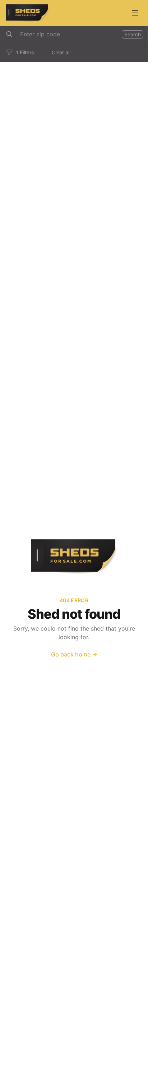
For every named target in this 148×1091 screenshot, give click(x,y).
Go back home (74, 654)
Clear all (61, 52)
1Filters (25, 52)
